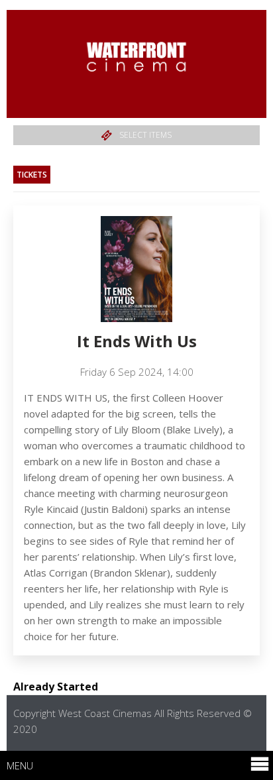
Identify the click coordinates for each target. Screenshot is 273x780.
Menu (20, 765)
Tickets (32, 174)
